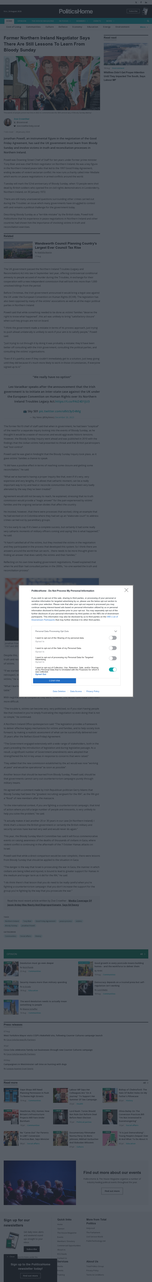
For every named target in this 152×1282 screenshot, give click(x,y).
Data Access (76, 691)
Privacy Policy (92, 691)
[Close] (127, 591)
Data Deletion (59, 691)
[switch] (113, 638)
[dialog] (76, 641)
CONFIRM (54, 681)
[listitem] (76, 631)
